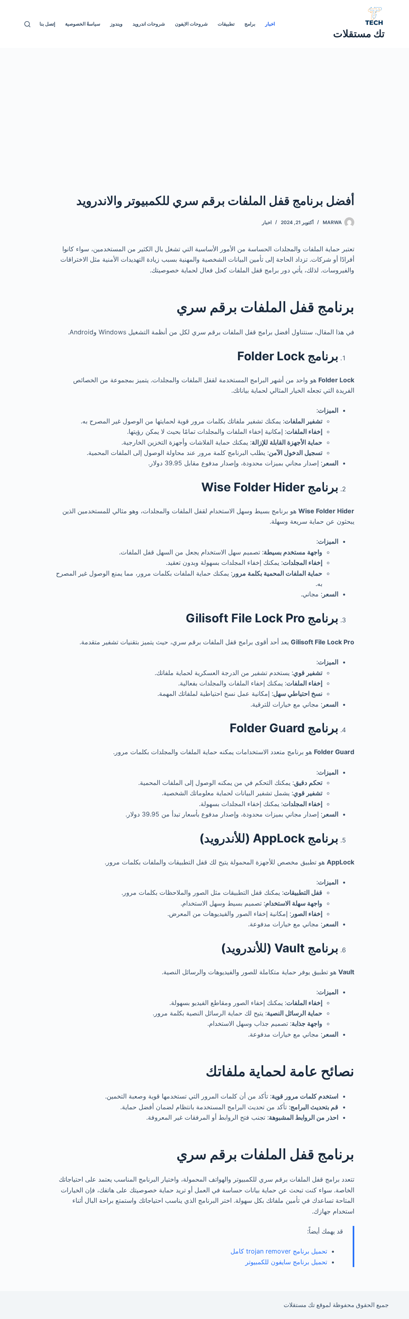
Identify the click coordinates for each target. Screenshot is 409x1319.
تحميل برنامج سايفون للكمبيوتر (286, 1262)
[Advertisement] (204, 108)
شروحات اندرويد (149, 24)
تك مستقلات (359, 34)
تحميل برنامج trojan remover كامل (278, 1251)
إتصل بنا (47, 24)
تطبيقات (226, 24)
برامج (249, 24)
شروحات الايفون (191, 24)
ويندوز (116, 24)
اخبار (270, 24)
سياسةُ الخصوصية (82, 24)
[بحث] (27, 24)
